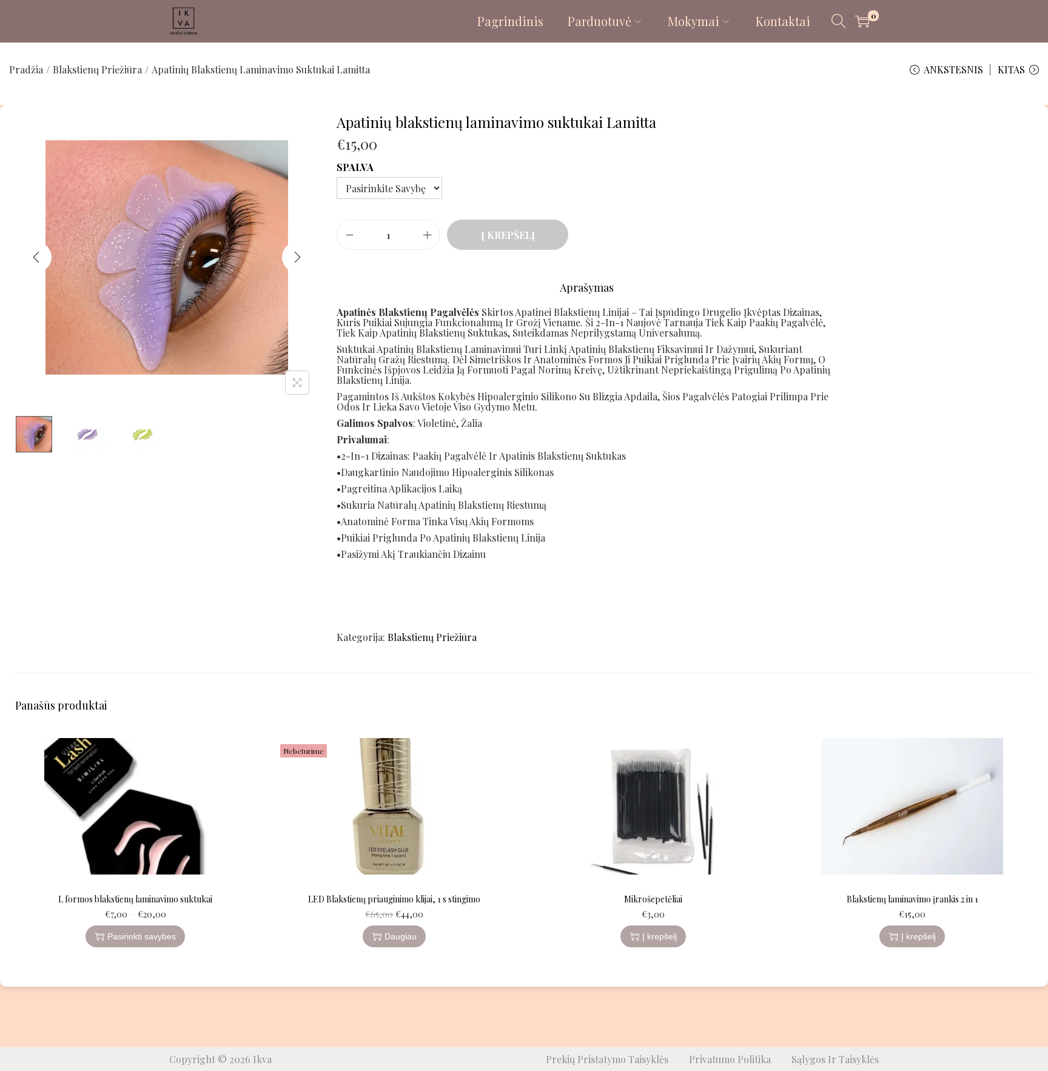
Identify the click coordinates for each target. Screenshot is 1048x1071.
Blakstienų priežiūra (97, 69)
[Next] (297, 257)
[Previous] (36, 257)
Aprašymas (587, 288)
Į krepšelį (508, 235)
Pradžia (26, 69)
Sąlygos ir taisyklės (835, 1059)
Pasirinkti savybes (141, 936)
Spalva (355, 167)
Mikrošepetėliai (653, 899)
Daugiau (401, 936)
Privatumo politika (730, 1059)
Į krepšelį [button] (659, 936)
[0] (862, 21)
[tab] (587, 288)
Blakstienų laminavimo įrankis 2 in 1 (912, 899)
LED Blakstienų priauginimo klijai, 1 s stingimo (394, 899)
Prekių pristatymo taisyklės (607, 1059)
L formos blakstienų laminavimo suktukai (135, 899)
